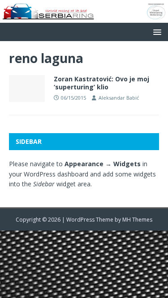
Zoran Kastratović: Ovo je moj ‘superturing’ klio (101, 83)
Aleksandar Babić (119, 97)
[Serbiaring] (84, 17)
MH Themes (137, 219)
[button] (156, 31)
